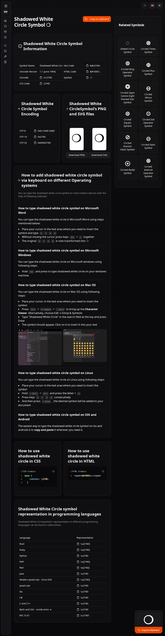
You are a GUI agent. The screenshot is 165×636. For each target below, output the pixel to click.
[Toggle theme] (159, 5)
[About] (5, 26)
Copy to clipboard (99, 18)
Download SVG (99, 154)
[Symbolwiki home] (5, 12)
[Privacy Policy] (5, 37)
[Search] (144, 5)
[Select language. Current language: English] (152, 5)
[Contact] (5, 31)
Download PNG (77, 154)
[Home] (5, 20)
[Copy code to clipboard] (53, 471)
